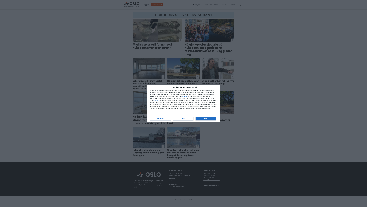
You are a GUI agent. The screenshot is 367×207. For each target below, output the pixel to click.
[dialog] (183, 103)
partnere (184, 96)
